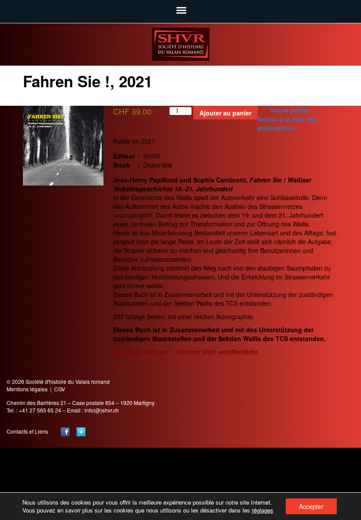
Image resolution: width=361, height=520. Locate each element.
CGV (59, 389)
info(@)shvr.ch (102, 410)
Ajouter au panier (225, 112)
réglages (262, 510)
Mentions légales (27, 389)
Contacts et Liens (27, 431)
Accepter (311, 506)
